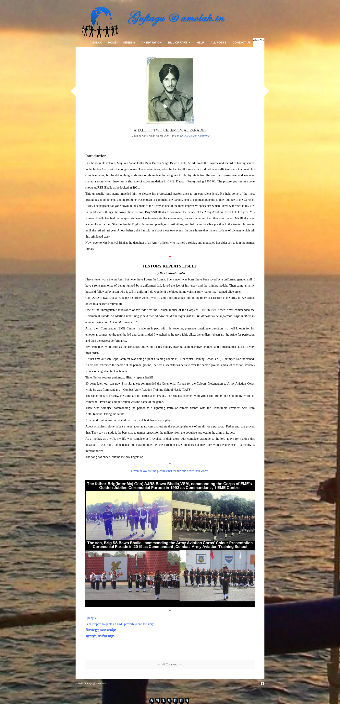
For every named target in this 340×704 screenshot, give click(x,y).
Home (112, 42)
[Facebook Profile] (262, 683)
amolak (96, 42)
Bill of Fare (179, 42)
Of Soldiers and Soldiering (195, 135)
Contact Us (241, 42)
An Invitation (151, 42)
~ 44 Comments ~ (170, 664)
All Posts (218, 42)
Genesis (129, 42)
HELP (200, 42)
